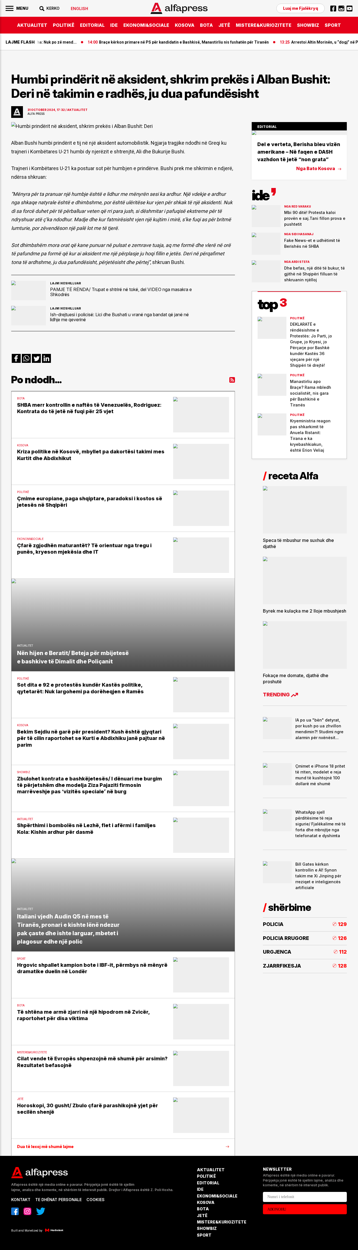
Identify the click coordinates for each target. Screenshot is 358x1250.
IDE (114, 25)
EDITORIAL (92, 25)
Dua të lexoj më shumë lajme (45, 1146)
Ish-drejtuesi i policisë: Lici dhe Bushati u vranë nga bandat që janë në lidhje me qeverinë (119, 317)
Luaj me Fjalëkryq (300, 8)
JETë (224, 25)
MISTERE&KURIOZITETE (263, 25)
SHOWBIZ (308, 25)
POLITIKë (63, 25)
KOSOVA (184, 25)
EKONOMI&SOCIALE (146, 25)
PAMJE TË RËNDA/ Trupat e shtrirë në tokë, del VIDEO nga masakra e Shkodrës (121, 292)
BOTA (206, 25)
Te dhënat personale (58, 1199)
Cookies (95, 1199)
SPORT (333, 25)
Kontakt (20, 1199)
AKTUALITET (32, 25)
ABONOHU (276, 1209)
